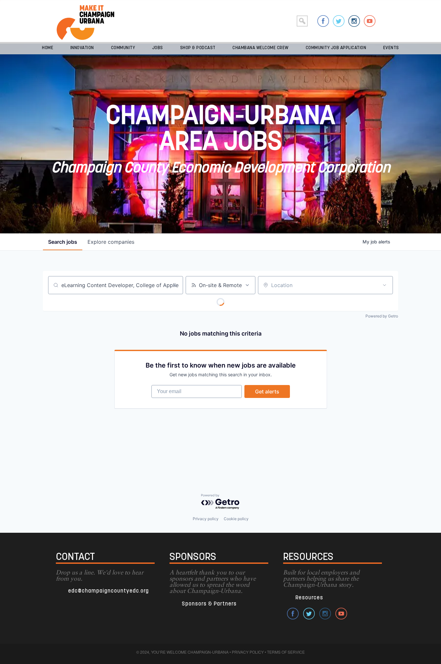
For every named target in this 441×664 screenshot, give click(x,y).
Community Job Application (336, 48)
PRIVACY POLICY (248, 652)
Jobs (157, 48)
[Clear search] (175, 285)
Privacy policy (206, 518)
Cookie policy (236, 518)
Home (47, 48)
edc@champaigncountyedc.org (108, 591)
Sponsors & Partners (209, 604)
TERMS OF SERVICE (286, 652)
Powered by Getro (381, 316)
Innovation (82, 48)
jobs (62, 242)
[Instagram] (354, 21)
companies (110, 242)
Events (391, 48)
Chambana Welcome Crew (260, 48)
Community (123, 48)
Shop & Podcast (198, 48)
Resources (309, 598)
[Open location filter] (384, 285)
